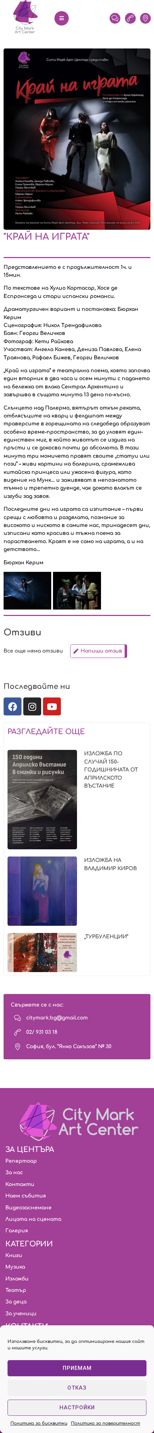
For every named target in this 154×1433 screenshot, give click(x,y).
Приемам (77, 1368)
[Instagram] (32, 706)
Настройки (77, 1407)
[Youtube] (52, 706)
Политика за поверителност (105, 1423)
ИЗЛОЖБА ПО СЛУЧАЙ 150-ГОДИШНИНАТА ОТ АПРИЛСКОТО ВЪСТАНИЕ (111, 770)
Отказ (77, 1388)
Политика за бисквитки (38, 1423)
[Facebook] (12, 706)
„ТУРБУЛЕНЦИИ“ (106, 936)
